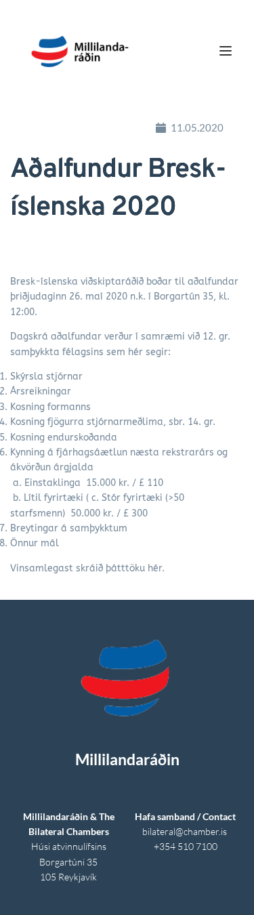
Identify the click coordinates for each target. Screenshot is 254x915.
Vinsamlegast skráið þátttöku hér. (87, 568)
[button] (225, 51)
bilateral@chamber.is (185, 831)
